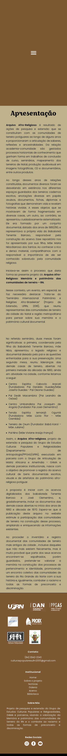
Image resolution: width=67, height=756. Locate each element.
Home (33, 677)
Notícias (33, 684)
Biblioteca (33, 694)
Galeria (33, 687)
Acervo (33, 690)
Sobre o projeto (33, 680)
